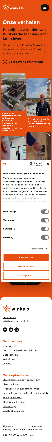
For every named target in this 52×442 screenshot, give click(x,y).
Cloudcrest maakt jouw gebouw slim (21, 380)
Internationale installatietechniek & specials (25, 393)
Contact (7, 363)
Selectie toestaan (26, 266)
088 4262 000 (9, 317)
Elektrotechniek (11, 384)
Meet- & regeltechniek (14, 402)
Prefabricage (9, 406)
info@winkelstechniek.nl (15, 321)
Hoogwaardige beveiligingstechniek (21, 389)
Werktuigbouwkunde (14, 411)
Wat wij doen (9, 359)
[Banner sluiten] (48, 164)
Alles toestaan (26, 257)
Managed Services (12, 397)
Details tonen (37, 249)
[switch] (45, 220)
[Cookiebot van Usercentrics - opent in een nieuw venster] (31, 164)
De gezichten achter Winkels (26, 61)
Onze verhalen (10, 355)
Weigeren (26, 275)
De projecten (9, 346)
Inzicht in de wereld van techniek (20, 350)
